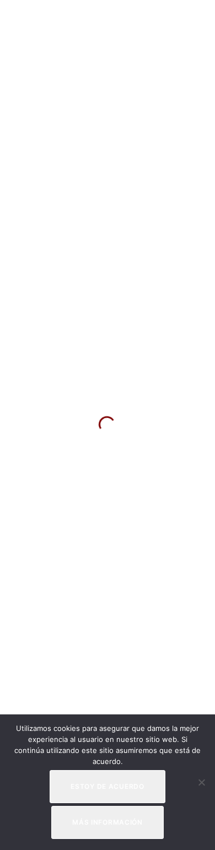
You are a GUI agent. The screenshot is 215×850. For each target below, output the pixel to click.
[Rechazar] (201, 782)
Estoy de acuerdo (107, 786)
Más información (107, 822)
